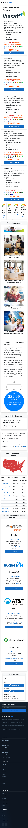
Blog (3, 793)
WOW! (3, 783)
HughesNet (4, 776)
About (3, 813)
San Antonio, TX (5, 496)
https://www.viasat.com (10, 680)
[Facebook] (3, 824)
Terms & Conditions (9, 731)
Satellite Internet (5, 754)
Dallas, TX (4, 502)
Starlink (3, 786)
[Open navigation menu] (26, 2)
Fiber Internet (5, 743)
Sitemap (3, 805)
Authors (3, 815)
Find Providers (14, 710)
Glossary (4, 798)
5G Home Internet (13, 623)
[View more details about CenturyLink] (14, 640)
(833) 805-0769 (15, 53)
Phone (23, 446)
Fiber (13, 622)
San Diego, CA (5, 499)
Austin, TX (4, 505)
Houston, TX (4, 493)
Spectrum (4, 771)
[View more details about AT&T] (14, 601)
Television (20, 622)
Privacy (3, 731)
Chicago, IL (4, 490)
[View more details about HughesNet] (14, 564)
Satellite (17, 446)
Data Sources (5, 800)
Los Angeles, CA (5, 487)
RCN (3, 781)
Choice (16, 214)
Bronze (3, 216)
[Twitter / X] (6, 824)
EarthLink (4, 764)
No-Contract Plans (6, 757)
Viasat (3, 774)
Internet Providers (5, 740)
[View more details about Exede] (14, 527)
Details (15, 552)
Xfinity (3, 767)
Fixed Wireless (8, 658)
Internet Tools (5, 796)
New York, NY (5, 484)
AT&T (3, 769)
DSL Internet (4, 750)
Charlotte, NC (5, 511)
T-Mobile (3, 779)
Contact (3, 817)
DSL (16, 622)
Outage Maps (5, 803)
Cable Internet (5, 747)
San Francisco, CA (6, 508)
